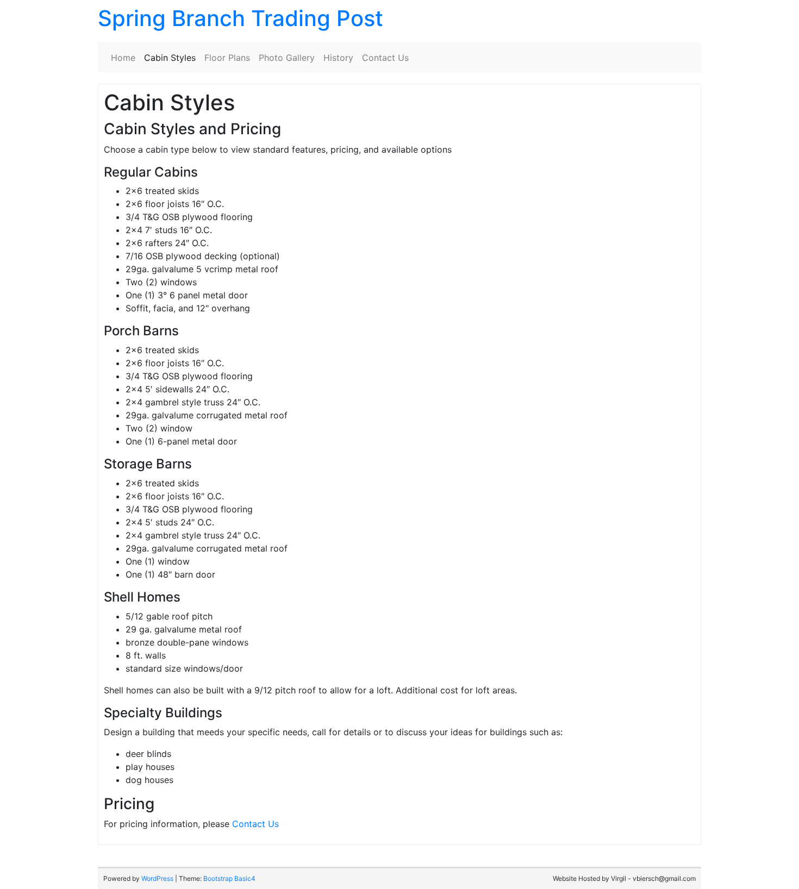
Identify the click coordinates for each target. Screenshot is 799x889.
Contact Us (385, 57)
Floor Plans (227, 57)
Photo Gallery (287, 57)
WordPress (157, 878)
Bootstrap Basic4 (229, 878)
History (338, 57)
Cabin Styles (170, 57)
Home (123, 57)
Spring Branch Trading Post (240, 18)
